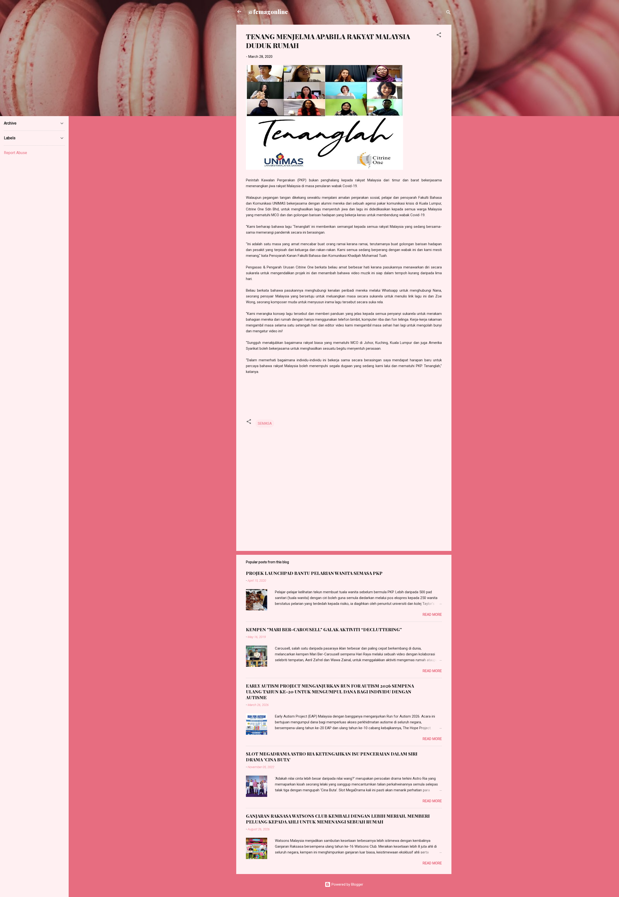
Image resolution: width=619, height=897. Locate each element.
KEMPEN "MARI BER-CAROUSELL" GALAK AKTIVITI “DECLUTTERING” (324, 629)
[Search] (448, 13)
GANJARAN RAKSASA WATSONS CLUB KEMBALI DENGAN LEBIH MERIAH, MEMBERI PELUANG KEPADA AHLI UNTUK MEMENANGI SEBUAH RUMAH (338, 819)
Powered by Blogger (347, 884)
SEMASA (265, 423)
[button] (439, 35)
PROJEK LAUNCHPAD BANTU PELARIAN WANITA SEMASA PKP (314, 573)
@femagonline (268, 11)
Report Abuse (15, 152)
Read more (432, 614)
